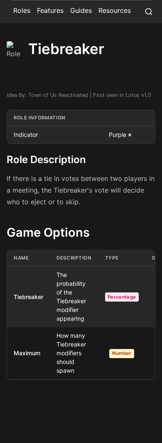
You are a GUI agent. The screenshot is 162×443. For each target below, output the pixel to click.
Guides (81, 10)
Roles (21, 10)
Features (50, 10)
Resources (114, 10)
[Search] (148, 11)
